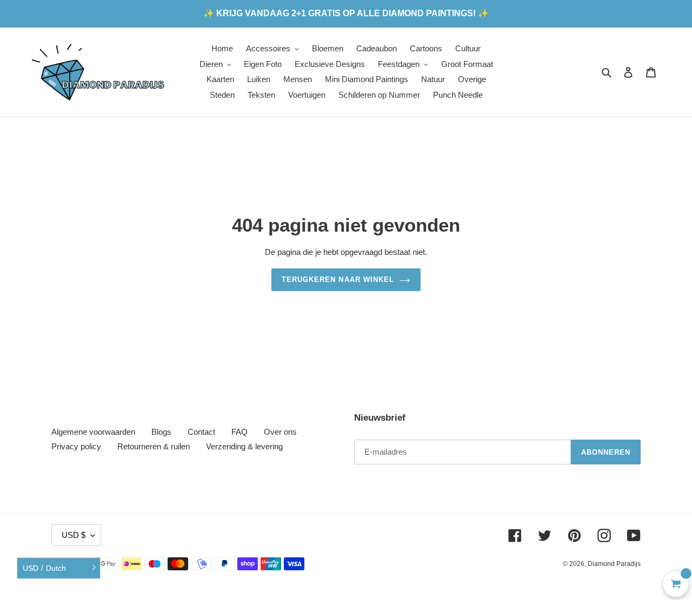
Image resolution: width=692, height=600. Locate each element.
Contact (201, 431)
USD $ (73, 535)
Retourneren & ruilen (153, 446)
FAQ (239, 431)
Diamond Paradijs (614, 564)
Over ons (280, 431)
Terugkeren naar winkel (338, 279)
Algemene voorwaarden (93, 431)
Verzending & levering (244, 446)
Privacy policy (76, 446)
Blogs (161, 431)
